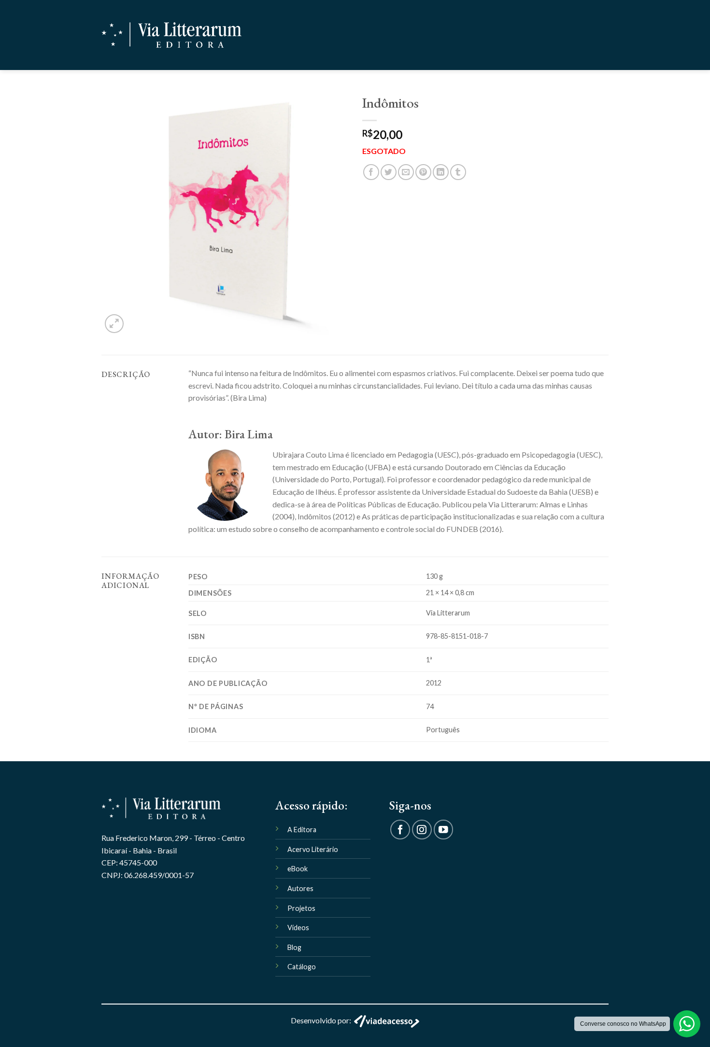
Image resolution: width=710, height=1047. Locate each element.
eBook (297, 869)
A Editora (301, 829)
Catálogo (301, 967)
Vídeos (298, 927)
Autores (300, 888)
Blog (294, 947)
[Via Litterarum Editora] (171, 35)
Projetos (301, 908)
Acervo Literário (312, 849)
